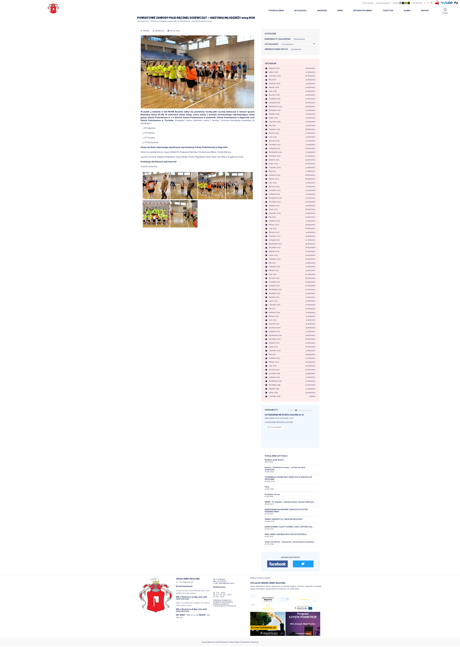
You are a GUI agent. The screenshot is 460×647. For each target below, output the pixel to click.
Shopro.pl (255, 642)
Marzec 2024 (274, 179)
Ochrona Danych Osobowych (224, 606)
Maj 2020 (272, 354)
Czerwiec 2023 (275, 213)
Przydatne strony (272, 494)
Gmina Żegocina (208, 642)
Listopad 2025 (274, 103)
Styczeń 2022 (274, 278)
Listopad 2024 (274, 148)
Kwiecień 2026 (274, 83)
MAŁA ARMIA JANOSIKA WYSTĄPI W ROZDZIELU (286, 534)
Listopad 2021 (274, 286)
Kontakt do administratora (223, 602)
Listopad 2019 (274, 377)
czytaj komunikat (274, 427)
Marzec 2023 (274, 225)
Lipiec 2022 (273, 255)
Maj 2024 (272, 171)
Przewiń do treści (368, 3)
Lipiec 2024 (273, 164)
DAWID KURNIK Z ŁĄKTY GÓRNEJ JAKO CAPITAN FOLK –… (290, 527)
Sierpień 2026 (274, 68)
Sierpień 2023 (274, 206)
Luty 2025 (272, 137)
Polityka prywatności (221, 604)
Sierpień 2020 (274, 343)
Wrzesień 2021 (274, 293)
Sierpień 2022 (274, 251)
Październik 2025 (275, 106)
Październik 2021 (275, 289)
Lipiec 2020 (273, 347)
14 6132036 (221, 581)
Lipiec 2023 (273, 209)
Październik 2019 (275, 381)
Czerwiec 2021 (274, 305)
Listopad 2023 (274, 194)
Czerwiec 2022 (275, 259)
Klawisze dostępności (383, 3)
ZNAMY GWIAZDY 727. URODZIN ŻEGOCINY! (284, 519)
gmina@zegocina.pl (226, 583)
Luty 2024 (273, 183)
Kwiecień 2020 (274, 358)
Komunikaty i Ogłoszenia (285, 39)
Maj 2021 (272, 309)
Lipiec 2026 (273, 72)
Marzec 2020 (274, 362)
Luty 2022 (273, 274)
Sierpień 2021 (274, 297)
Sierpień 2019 (274, 389)
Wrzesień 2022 (275, 247)
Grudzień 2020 (275, 328)
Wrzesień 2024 (275, 156)
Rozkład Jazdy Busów (274, 460)
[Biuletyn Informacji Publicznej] (437, 3)
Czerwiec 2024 (275, 167)
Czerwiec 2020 (275, 351)
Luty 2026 (273, 91)
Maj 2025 (272, 125)
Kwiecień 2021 (274, 312)
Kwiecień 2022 (274, 267)
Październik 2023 (275, 198)
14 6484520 (220, 579)
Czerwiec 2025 (274, 122)
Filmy (267, 487)
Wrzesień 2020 (275, 339)
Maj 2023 (272, 217)
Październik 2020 (275, 335)
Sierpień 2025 (274, 114)
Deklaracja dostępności (222, 600)
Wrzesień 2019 (274, 385)
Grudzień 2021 (274, 282)
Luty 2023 (273, 228)
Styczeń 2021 (274, 324)
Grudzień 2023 (274, 190)
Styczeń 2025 (274, 141)
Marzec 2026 (274, 87)
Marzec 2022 (274, 270)
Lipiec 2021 (273, 301)
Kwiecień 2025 (274, 129)
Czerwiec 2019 (274, 396)
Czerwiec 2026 (275, 76)
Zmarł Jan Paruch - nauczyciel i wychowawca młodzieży (289, 542)
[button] (289, 410)
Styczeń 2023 (274, 232)
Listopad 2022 (274, 240)
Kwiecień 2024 (274, 175)
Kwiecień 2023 (274, 221)
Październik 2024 (275, 152)
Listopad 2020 (274, 331)
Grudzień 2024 (274, 145)
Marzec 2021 (274, 316)
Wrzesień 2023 (275, 202)
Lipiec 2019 (273, 393)
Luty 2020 (273, 366)
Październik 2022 (275, 244)
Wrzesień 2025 (274, 110)
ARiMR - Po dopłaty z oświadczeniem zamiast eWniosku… (290, 502)
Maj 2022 (272, 263)
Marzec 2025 (274, 133)
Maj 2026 (272, 80)
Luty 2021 (272, 320)
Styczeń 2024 (274, 187)
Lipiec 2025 (273, 118)
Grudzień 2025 (274, 99)
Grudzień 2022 (274, 236)
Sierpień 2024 (274, 160)
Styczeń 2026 (274, 95)
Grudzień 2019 (274, 373)
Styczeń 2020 (274, 370)
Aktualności (159, 31)
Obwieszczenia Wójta (283, 49)
